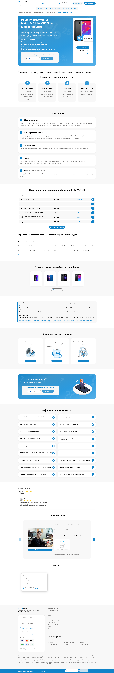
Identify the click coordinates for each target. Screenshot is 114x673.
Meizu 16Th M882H (85, 644)
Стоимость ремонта (53, 608)
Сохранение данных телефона (83, 320)
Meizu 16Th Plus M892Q (54, 644)
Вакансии (64, 8)
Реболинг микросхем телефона (68, 320)
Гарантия (49, 72)
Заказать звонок (90, 3)
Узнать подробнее (30, 360)
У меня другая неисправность (57, 227)
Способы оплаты (52, 628)
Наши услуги (51, 622)
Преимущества (23, 72)
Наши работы (79, 72)
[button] (94, 539)
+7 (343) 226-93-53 (66, 2)
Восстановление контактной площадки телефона (69, 318)
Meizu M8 (50, 642)
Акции (63, 72)
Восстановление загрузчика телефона (52, 320)
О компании (39, 8)
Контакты (70, 8)
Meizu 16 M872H (52, 647)
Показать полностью (23, 254)
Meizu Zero (83, 642)
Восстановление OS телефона (36, 320)
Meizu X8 (66, 640)
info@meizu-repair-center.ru (29, 623)
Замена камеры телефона (50, 321)
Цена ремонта (57, 8)
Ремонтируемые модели (54, 620)
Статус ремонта (78, 3)
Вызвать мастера (41, 549)
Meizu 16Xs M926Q (69, 642)
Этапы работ (33, 72)
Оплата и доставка (53, 610)
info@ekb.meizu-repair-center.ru (33, 583)
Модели (56, 72)
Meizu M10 (50, 640)
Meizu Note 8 (83, 640)
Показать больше (57, 289)
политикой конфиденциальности (49, 61)
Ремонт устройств (49, 8)
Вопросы (70, 72)
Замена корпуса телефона (37, 321)
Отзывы (76, 8)
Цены (41, 72)
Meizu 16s (66, 644)
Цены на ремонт (82, 47)
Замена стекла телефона (51, 318)
